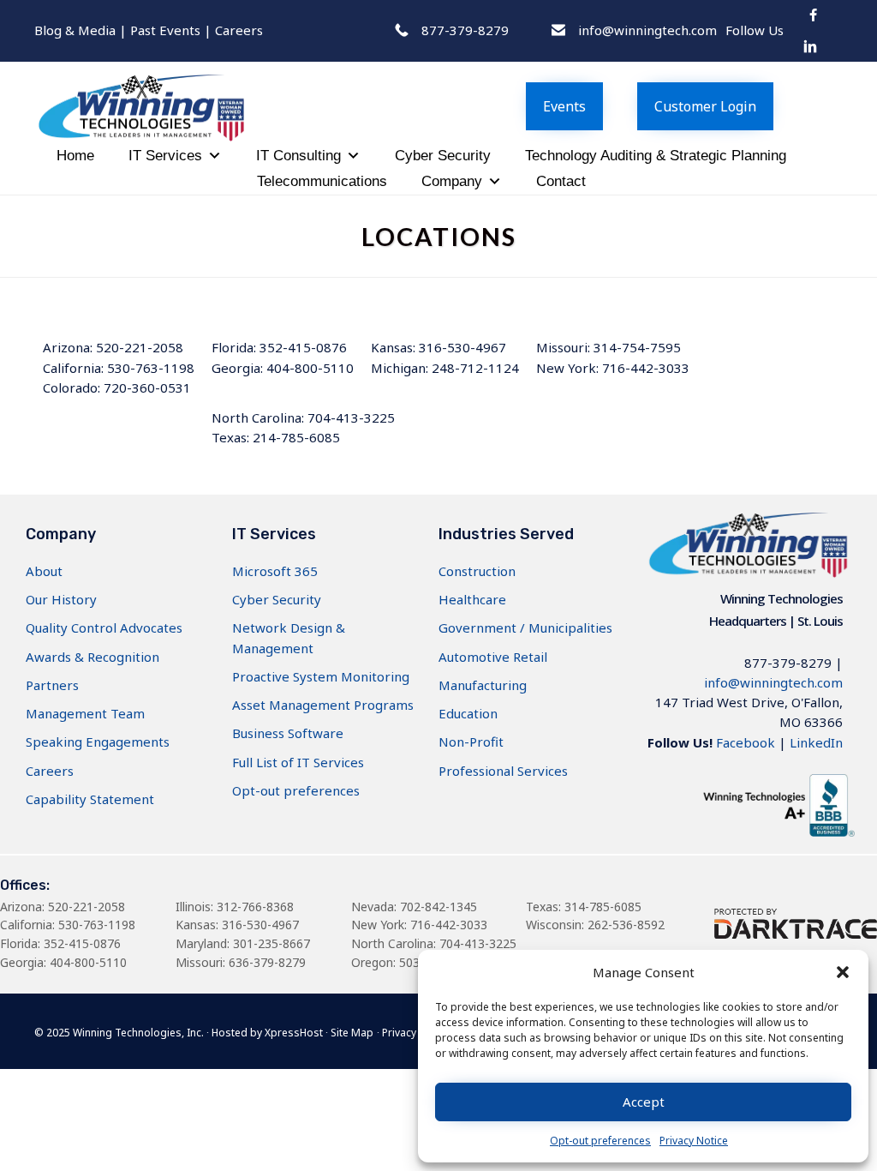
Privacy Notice (693, 1140)
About (44, 570)
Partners (52, 685)
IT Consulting (298, 155)
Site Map (352, 1032)
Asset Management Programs (323, 704)
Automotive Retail (492, 656)
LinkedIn (816, 742)
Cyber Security (443, 155)
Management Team (85, 713)
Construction (477, 570)
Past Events (165, 30)
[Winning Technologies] (227, 102)
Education (468, 713)
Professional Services (503, 770)
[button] (842, 972)
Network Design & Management (288, 637)
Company (451, 181)
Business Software (287, 733)
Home (75, 155)
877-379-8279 (788, 662)
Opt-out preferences (600, 1140)
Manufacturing (482, 685)
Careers (239, 30)
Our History (61, 599)
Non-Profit (471, 741)
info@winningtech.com (773, 682)
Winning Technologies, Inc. (138, 1032)
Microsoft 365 (275, 570)
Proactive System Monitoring (320, 676)
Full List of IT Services (298, 762)
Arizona (21, 906)
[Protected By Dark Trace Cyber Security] (795, 933)
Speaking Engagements (98, 741)
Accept (644, 1101)
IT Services (165, 155)
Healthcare (472, 599)
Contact (561, 181)
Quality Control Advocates (104, 627)
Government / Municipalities (525, 627)
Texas (542, 906)
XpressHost (294, 1032)
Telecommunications (322, 181)
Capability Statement (90, 799)
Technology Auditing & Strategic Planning (655, 155)
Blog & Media (75, 30)
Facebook (745, 742)
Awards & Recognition (92, 656)
